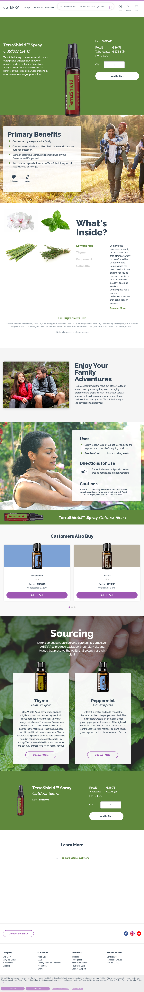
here (3, 982)
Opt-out (37, 988)
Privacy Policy (77, 989)
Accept (12, 988)
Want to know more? (60, 989)
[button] (69, 607)
